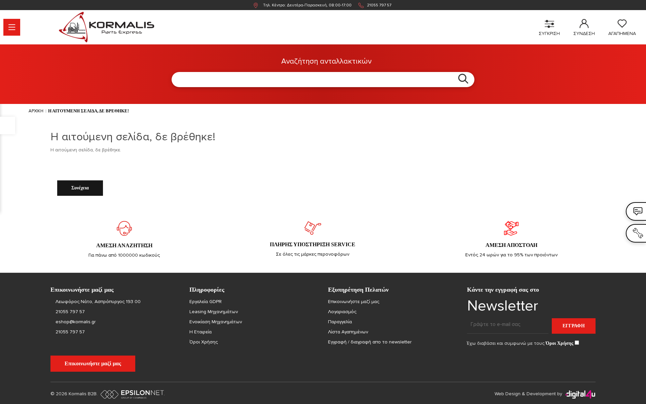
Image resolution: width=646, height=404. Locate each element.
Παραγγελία (340, 322)
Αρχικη (36, 111)
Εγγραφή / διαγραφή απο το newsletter (369, 342)
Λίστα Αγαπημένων (348, 332)
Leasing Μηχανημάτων (213, 312)
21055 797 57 (379, 5)
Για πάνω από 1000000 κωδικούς (124, 255)
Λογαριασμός (342, 312)
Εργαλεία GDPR (205, 301)
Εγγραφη (574, 325)
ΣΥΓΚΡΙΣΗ (549, 33)
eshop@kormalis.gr (75, 322)
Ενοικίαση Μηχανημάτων (215, 322)
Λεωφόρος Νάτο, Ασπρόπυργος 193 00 (98, 301)
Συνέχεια (80, 187)
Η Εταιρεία (200, 332)
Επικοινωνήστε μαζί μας (93, 363)
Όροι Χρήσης (203, 342)
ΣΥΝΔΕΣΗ (584, 33)
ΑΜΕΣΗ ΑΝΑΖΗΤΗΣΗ (124, 245)
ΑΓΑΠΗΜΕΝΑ (622, 33)
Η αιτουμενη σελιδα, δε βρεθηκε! (88, 110)
